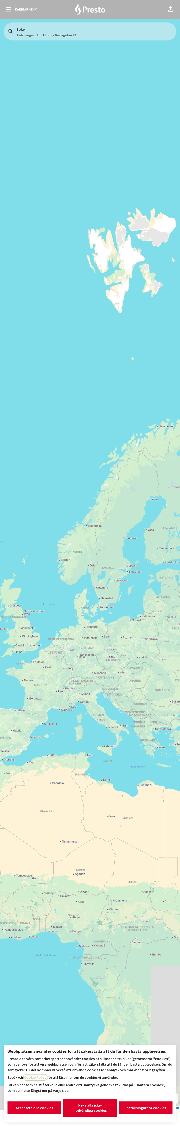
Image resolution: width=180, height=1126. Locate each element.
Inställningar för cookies (146, 1107)
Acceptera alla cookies (34, 1107)
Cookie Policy (35, 1077)
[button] (170, 9)
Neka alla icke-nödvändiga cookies (90, 1108)
